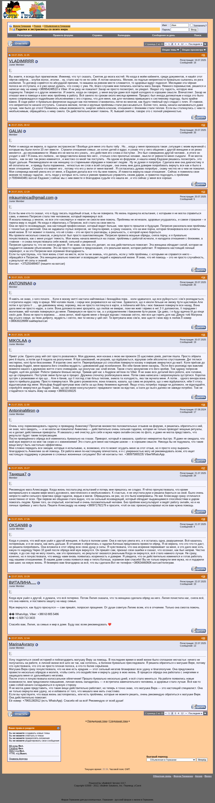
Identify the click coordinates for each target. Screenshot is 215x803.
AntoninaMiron (22, 410)
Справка (97, 35)
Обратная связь (162, 776)
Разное (37, 26)
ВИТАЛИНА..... (22, 582)
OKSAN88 (18, 525)
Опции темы (169, 50)
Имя (164, 25)
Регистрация (24, 35)
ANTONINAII (20, 283)
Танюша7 (18, 474)
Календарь (124, 35)
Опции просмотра (192, 50)
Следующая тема (118, 721)
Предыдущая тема (97, 721)
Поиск (197, 35)
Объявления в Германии (57, 26)
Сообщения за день (163, 35)
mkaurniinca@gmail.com (31, 197)
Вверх (208, 776)
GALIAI (15, 131)
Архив (198, 776)
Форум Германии (22, 26)
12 (182, 44)
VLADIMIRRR (21, 61)
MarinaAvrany (21, 644)
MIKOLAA (18, 340)
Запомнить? (200, 25)
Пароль (166, 29)
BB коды (13, 746)
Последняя (195, 44)
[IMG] (12, 751)
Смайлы (13, 748)
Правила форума (63, 35)
